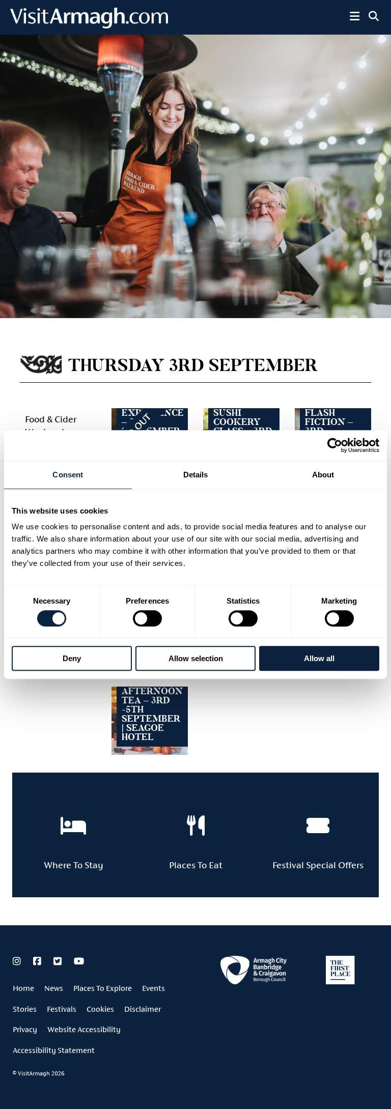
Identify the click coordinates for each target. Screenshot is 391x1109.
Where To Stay (73, 865)
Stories (25, 1009)
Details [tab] (195, 474)
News (53, 988)
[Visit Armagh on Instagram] (18, 961)
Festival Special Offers (318, 865)
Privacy (25, 1029)
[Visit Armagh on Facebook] (38, 961)
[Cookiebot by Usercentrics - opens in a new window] (334, 445)
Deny (72, 658)
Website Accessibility (84, 1029)
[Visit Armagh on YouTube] (79, 961)
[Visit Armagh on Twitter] (58, 961)
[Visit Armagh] (89, 25)
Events (153, 988)
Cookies (100, 1009)
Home (23, 988)
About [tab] (323, 474)
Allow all (319, 658)
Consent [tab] (67, 474)
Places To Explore (102, 988)
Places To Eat (195, 865)
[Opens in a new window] (253, 972)
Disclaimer (142, 1009)
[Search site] (373, 16)
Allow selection (196, 658)
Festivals (61, 1009)
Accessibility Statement (54, 1050)
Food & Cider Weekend (50, 425)
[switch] (147, 618)
